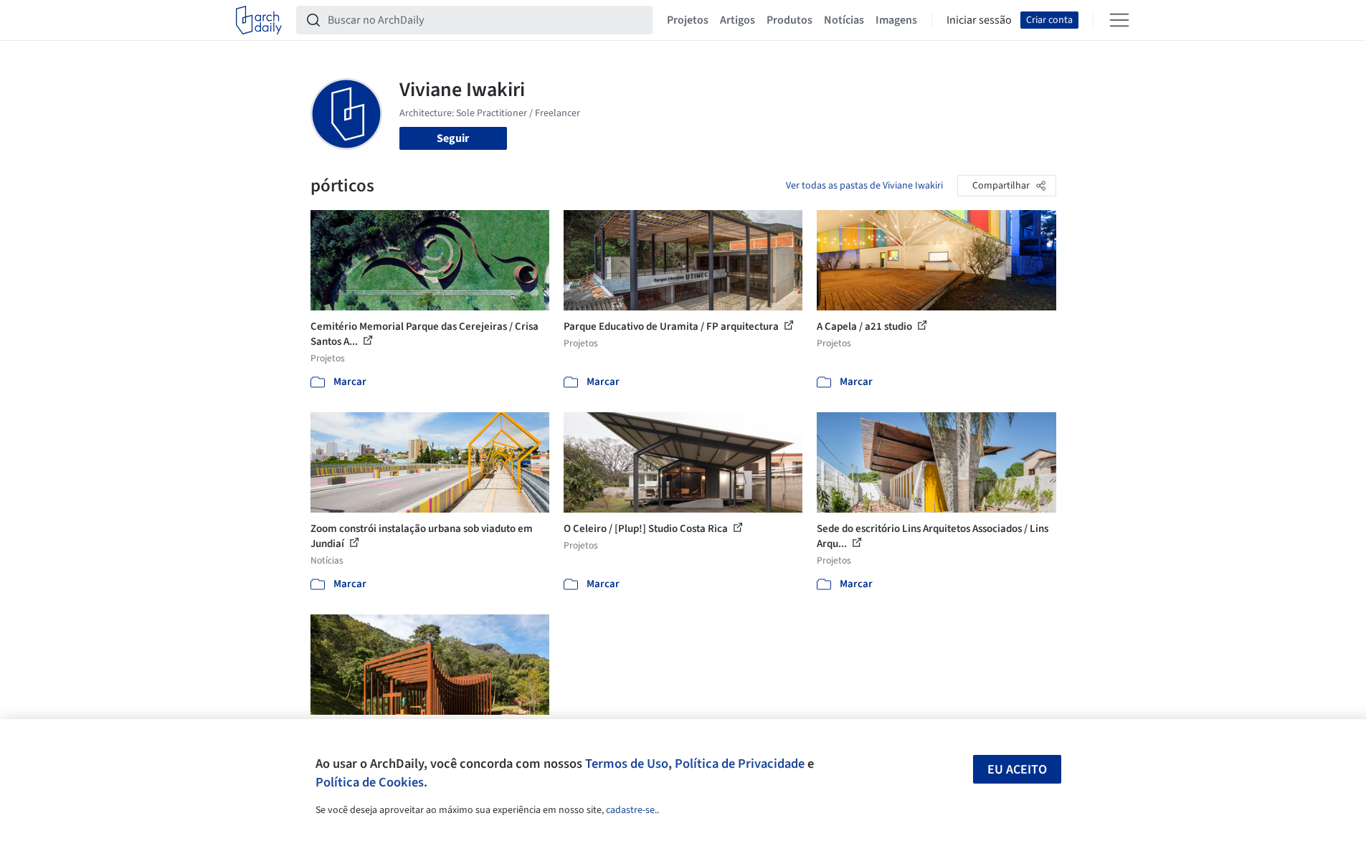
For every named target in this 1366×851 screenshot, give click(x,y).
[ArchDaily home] (259, 20)
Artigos (737, 20)
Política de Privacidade (740, 763)
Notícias (844, 20)
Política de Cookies (370, 782)
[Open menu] (1119, 20)
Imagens (896, 20)
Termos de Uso (626, 763)
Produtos (789, 20)
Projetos (687, 20)
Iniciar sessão (979, 20)
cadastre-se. (631, 810)
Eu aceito (1017, 770)
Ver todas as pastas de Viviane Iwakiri (864, 186)
